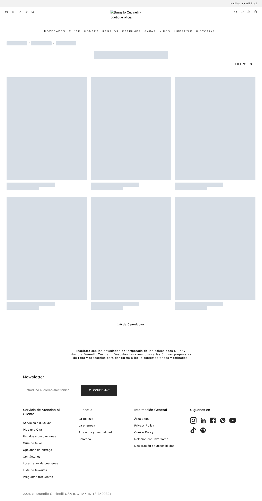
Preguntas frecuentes (38, 476)
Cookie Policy (144, 432)
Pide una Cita (32, 429)
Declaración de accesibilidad (154, 445)
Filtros (241, 64)
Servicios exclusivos (37, 422)
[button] (6, 12)
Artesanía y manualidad (95, 432)
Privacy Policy (144, 425)
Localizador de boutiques (40, 463)
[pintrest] (222, 420)
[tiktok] (193, 430)
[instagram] (193, 420)
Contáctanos (32, 456)
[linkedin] (203, 420)
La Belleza (86, 418)
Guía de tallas (33, 443)
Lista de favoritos (35, 470)
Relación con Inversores (151, 439)
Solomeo (85, 439)
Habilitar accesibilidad (243, 3)
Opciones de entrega (37, 449)
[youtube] (232, 420)
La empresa (87, 425)
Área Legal (142, 418)
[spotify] (203, 430)
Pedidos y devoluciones (39, 436)
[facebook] (213, 420)
